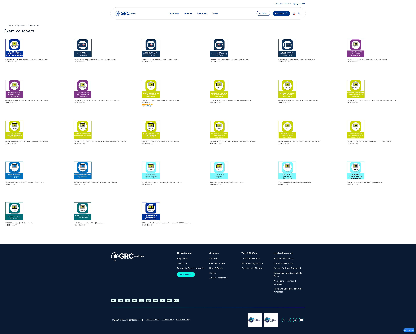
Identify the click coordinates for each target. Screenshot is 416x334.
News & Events (216, 268)
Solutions (174, 13)
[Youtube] (301, 320)
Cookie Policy (168, 319)
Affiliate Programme (218, 277)
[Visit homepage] (126, 13)
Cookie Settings (183, 319)
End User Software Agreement (287, 268)
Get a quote (279, 13)
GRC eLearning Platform (252, 263)
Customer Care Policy (283, 263)
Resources (202, 13)
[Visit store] (294, 13)
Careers (212, 272)
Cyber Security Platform (252, 268)
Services (188, 13)
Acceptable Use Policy (283, 258)
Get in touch (184, 274)
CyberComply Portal (250, 258)
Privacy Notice (152, 319)
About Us (213, 258)
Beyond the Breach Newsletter (191, 268)
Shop (215, 13)
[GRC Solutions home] (143, 256)
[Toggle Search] (299, 13)
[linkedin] (295, 320)
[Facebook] (289, 320)
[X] (284, 320)
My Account (300, 4)
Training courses (19, 25)
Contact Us (182, 263)
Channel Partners (217, 263)
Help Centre (182, 258)
